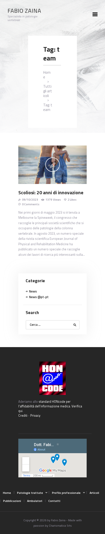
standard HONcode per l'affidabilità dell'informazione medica (44, 404)
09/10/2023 (30, 199)
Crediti (22, 415)
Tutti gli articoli (47, 91)
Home (47, 74)
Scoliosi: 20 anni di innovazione (50, 193)
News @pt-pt (39, 296)
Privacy (35, 415)
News (33, 291)
